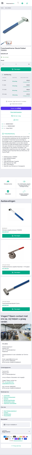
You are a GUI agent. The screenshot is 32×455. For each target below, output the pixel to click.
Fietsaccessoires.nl (17, 440)
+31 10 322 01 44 (9, 382)
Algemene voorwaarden (10, 403)
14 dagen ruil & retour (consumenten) (24, 194)
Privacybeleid (7, 415)
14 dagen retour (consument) (17, 103)
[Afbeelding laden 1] (3, 43)
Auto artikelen (8, 7)
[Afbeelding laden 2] (8, 43)
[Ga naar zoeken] (18, 2)
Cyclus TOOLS (9, 128)
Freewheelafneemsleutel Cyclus (10, 303)
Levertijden (7, 395)
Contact (6, 412)
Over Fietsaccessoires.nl (10, 411)
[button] (27, 3)
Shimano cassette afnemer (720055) (12, 230)
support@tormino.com (8, 383)
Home (2, 7)
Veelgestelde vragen (9, 402)
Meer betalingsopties (16, 112)
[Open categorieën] (2, 3)
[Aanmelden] (28, 424)
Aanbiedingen (7, 414)
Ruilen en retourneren (9, 397)
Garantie (6, 398)
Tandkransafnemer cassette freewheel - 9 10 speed (15, 266)
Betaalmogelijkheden (9, 400)
